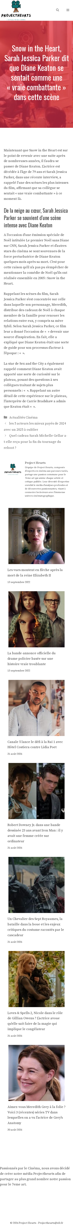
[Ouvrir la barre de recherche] (57, 10)
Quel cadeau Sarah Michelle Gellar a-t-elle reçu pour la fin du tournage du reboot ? (35, 441)
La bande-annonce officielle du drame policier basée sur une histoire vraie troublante (31, 658)
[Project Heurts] (16, 10)
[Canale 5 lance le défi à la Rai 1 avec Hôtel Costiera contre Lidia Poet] (36, 733)
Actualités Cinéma (23, 417)
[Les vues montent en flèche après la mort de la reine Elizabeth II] (36, 561)
